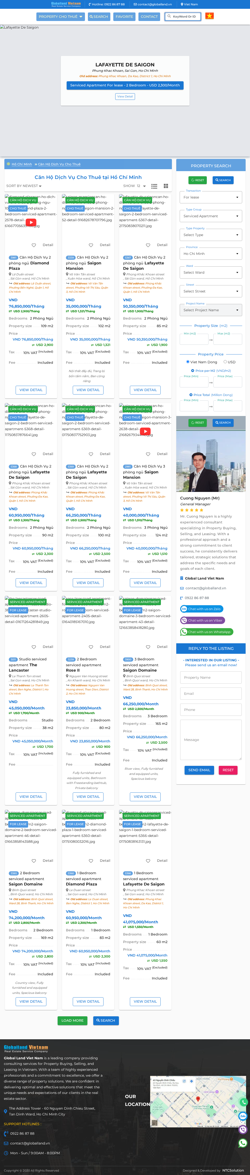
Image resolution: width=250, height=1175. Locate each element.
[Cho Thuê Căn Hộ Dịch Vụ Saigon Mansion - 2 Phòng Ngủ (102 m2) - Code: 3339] (88, 222)
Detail (48, 245)
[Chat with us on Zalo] (243, 1119)
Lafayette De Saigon (144, 884)
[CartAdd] (34, 245)
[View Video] (31, 222)
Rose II (73, 670)
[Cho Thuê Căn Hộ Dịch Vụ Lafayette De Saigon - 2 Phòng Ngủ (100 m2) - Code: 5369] (88, 431)
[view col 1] (154, 186)
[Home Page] (66, 4)
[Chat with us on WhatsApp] (243, 1146)
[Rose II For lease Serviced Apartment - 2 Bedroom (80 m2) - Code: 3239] (88, 624)
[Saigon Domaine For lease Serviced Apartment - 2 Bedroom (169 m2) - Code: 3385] (31, 838)
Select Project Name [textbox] (201, 310)
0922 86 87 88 (197, 598)
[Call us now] (244, 1102)
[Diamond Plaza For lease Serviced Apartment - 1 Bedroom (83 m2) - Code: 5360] (88, 838)
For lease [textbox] (191, 197)
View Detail (125, 96)
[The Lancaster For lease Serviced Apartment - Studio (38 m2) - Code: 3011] (31, 624)
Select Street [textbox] (195, 291)
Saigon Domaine (140, 670)
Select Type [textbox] (193, 235)
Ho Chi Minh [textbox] (194, 253)
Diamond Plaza (81, 884)
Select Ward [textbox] (194, 272)
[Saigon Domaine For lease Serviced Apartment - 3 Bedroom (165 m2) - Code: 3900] (145, 624)
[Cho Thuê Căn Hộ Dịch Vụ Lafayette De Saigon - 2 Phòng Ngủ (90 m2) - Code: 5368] (31, 431)
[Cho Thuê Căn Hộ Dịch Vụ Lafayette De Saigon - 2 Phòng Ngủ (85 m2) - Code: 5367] (145, 222)
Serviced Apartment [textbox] (201, 216)
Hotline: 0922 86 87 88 (108, 4)
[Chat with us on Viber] (243, 1133)
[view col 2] (166, 186)
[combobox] (211, 197)
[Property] (8, 163)
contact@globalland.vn (155, 4)
